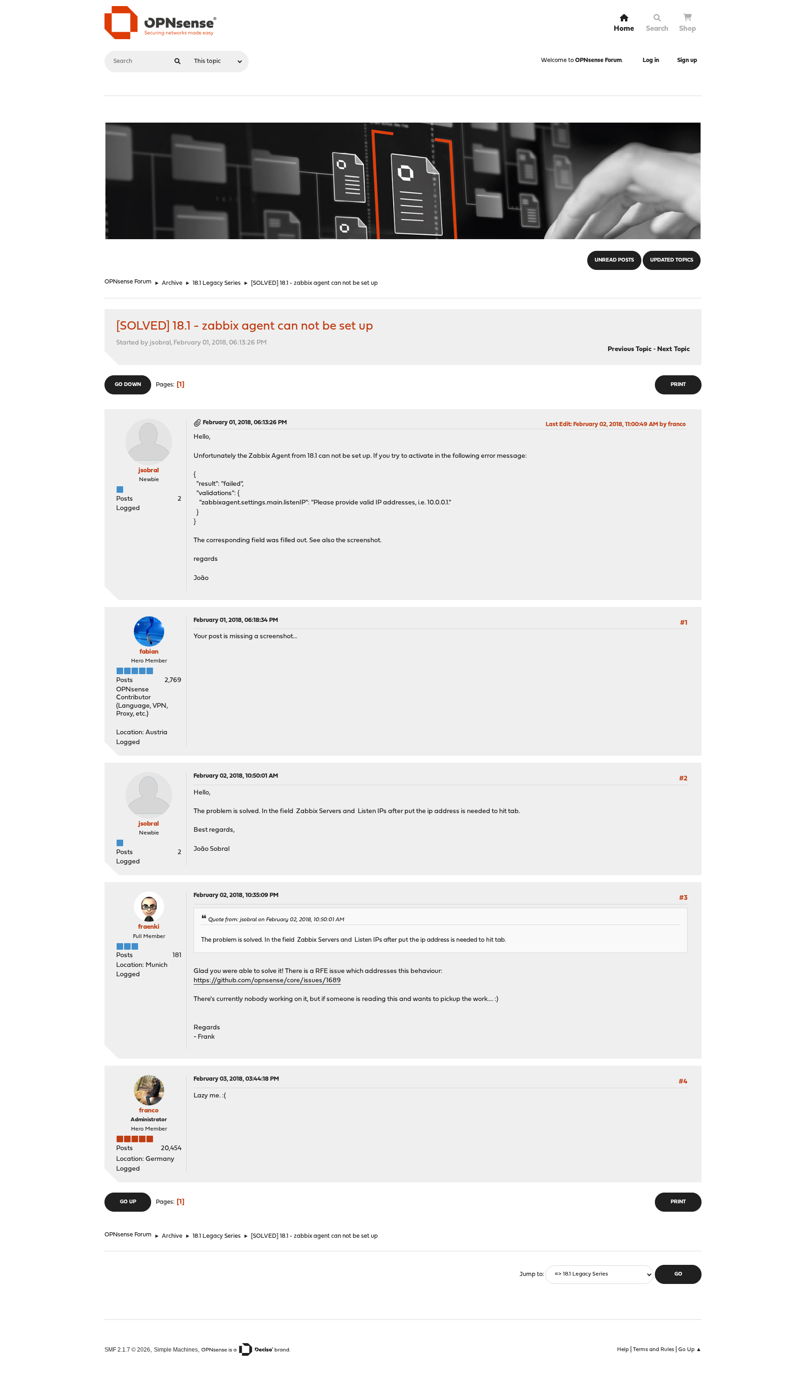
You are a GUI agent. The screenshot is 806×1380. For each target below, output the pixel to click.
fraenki (149, 927)
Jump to (531, 1274)
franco (149, 1110)
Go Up (128, 1202)
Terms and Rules (653, 1349)
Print (678, 384)
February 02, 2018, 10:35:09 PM (236, 895)
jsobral (149, 470)
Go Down (128, 384)
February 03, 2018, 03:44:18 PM (236, 1079)
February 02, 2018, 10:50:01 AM (236, 776)
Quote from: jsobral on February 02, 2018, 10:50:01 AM (276, 920)
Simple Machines (176, 1349)
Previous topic (630, 349)
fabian (149, 652)
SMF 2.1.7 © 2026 (127, 1349)
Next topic (673, 349)
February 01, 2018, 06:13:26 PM (245, 423)
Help (623, 1349)
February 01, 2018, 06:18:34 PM (236, 620)
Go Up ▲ (690, 1349)
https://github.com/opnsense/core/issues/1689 (267, 980)
